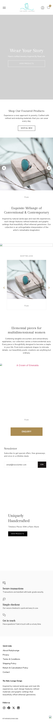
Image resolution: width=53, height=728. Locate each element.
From (26, 197)
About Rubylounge (11, 650)
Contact (6, 672)
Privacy (6, 654)
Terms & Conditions (11, 659)
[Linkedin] (18, 707)
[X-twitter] (13, 707)
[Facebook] (8, 707)
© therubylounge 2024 (10, 718)
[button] (4, 8)
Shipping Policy (9, 663)
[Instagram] (4, 707)
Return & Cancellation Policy (15, 667)
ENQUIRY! (26, 431)
